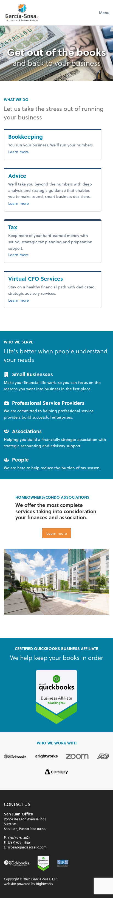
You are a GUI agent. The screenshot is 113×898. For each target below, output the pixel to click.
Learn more (36, 152)
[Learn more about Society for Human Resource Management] (63, 863)
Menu (104, 12)
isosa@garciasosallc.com (27, 847)
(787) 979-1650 (19, 842)
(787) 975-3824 (19, 837)
